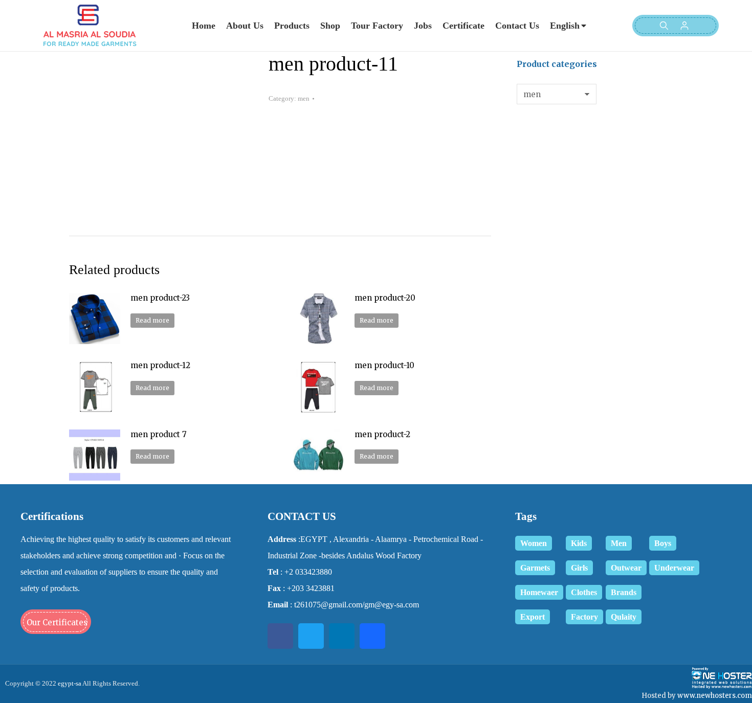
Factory (584, 617)
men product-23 (160, 298)
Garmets (535, 567)
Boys (662, 543)
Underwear (674, 567)
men (303, 98)
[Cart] (704, 25)
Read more (152, 320)
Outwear (626, 567)
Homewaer (539, 592)
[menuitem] (203, 25)
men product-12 (160, 365)
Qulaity (623, 617)
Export (532, 617)
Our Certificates (57, 622)
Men (619, 543)
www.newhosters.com (714, 695)
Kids (579, 543)
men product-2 (382, 434)
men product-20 (385, 298)
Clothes (584, 592)
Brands (623, 592)
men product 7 (158, 434)
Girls (579, 567)
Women (533, 543)
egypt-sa (68, 683)
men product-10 (384, 365)
